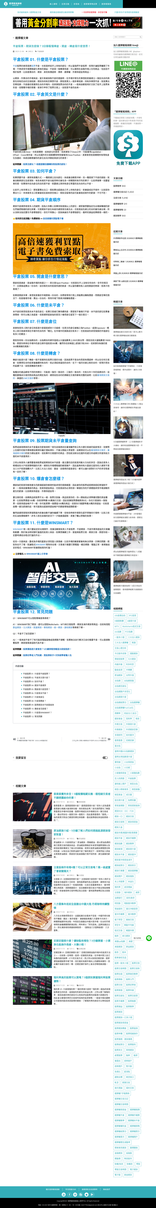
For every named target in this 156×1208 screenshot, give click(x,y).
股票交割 (136, 963)
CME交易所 (28, 378)
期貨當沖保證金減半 (123, 860)
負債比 (117, 1072)
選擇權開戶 (133, 1137)
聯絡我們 (106, 1189)
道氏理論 (118, 1088)
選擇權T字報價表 (122, 1093)
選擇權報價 (135, 1110)
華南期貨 (48, 627)
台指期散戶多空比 (122, 691)
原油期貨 (82, 839)
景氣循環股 (119, 805)
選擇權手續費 (134, 1115)
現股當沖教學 (130, 903)
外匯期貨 (118, 729)
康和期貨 (68, 627)
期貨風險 (130, 876)
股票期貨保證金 (121, 1023)
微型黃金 (118, 795)
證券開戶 (118, 1066)
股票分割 (118, 985)
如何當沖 (130, 735)
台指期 (117, 681)
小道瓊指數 (135, 773)
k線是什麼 (131, 621)
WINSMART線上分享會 (37, 554)
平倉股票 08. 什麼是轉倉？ (34, 701)
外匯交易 (118, 724)
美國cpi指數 (120, 941)
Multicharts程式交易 (131, 626)
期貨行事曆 (119, 871)
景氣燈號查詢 (134, 805)
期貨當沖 (132, 854)
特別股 (117, 903)
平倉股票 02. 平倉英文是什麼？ (36, 677)
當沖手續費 (119, 914)
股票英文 (118, 1050)
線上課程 (53, 4)
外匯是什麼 (131, 724)
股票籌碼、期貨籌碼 (123, 1039)
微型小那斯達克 (121, 789)
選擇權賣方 (119, 1137)
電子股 (117, 1175)
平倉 (15, 66)
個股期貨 (134, 653)
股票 (33, 66)
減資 (137, 892)
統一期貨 (58, 627)
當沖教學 (132, 914)
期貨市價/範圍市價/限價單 (126, 833)
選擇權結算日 (120, 1131)
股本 (124, 952)
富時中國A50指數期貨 (124, 751)
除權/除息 (119, 1164)
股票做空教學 (132, 974)
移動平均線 (129, 925)
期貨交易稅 (119, 822)
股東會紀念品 (120, 957)
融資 (135, 1055)
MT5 (117, 626)
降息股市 (128, 1158)
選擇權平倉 (119, 1115)
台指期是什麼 (120, 697)
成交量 (129, 795)
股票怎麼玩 (119, 996)
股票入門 (130, 979)
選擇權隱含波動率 (122, 1142)
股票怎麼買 (133, 996)
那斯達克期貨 (120, 1148)
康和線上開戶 (120, 784)
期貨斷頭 (118, 849)
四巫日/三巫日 (130, 713)
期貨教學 (117, 216)
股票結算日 (119, 1044)
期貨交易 (130, 816)
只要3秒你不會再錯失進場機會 (126, 12)
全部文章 (117, 198)
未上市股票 (119, 881)
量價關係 (134, 1148)
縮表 (117, 936)
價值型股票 (119, 659)
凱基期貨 (37, 627)
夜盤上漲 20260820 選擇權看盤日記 (128, 273)
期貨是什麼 (131, 849)
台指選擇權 (135, 702)
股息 (117, 952)
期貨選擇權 (133, 871)
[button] (77, 23)
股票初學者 (131, 985)
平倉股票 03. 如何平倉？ (33, 681)
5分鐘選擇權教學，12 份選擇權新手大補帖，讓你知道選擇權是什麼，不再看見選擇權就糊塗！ (128, 445)
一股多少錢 (119, 637)
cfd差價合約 (120, 615)
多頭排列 (118, 735)
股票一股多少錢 (121, 963)
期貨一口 (118, 816)
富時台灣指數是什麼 (123, 757)
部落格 (76, 4)
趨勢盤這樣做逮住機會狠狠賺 (62, 12)
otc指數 (118, 632)
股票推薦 (132, 1001)
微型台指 (134, 784)
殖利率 (81, 985)
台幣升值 (130, 675)
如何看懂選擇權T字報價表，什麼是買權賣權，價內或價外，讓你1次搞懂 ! (127, 370)
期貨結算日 (119, 865)
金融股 (129, 1153)
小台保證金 (129, 762)
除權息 (130, 1164)
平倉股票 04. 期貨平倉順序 (34, 685)
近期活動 (65, 4)
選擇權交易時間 (121, 1104)
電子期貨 (134, 1169)
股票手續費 (119, 1001)
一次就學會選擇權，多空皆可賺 (94, 12)
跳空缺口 (130, 1077)
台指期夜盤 (129, 681)
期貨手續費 (131, 838)
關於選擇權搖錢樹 (53, 1189)
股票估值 (118, 974)
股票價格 (118, 979)
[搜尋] (140, 37)
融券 (128, 1055)
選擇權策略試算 (90, 4)
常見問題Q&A (70, 1189)
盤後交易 (130, 920)
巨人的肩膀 (119, 778)
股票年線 (130, 990)
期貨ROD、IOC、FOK (124, 811)
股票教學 (117, 186)
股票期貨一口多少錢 (123, 1017)
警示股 (129, 1066)
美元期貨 (126, 936)
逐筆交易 (126, 1082)
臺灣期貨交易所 (98, 450)
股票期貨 (118, 1012)
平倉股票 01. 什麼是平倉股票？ (36, 674)
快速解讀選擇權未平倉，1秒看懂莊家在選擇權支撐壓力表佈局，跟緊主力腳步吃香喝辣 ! (128, 517)
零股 (138, 1164)
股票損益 (118, 1006)
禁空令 (117, 925)
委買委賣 (82, 802)
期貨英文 (132, 865)
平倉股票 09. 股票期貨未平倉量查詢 (38, 705)
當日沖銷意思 (132, 909)
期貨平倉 (118, 838)
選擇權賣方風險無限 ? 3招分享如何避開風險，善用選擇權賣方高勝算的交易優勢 (128, 589)
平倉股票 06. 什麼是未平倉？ (35, 693)
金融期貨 (118, 1153)
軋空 (117, 1082)
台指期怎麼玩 (120, 686)
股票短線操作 (132, 1034)
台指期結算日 (120, 702)
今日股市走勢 (120, 653)
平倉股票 (40, 51)
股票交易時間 (120, 968)
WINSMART (18, 529)
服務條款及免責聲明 (89, 1189)
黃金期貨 (128, 1175)
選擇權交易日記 (120, 192)
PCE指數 (129, 632)
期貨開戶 (118, 876)
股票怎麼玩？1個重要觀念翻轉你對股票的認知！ (45, 164)
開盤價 (117, 1158)
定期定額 (82, 949)
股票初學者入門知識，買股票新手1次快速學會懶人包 (47, 655)
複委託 (117, 1061)
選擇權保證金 (120, 1110)
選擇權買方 (135, 1131)
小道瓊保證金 (120, 773)
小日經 (127, 767)
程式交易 (118, 930)
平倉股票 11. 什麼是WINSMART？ (37, 712)
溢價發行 (118, 898)
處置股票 (118, 1055)
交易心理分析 (120, 648)
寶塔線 (117, 762)
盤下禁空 (118, 920)
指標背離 (132, 800)
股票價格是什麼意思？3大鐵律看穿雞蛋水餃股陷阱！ (47, 649)
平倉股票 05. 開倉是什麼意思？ (36, 689)
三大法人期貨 (134, 637)
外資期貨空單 (132, 729)
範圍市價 (130, 930)
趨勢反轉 (118, 1077)
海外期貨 (128, 892)
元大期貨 (27, 627)
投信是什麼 (119, 800)
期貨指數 (118, 843)
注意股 (81, 875)
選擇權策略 (118, 210)
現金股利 (118, 909)
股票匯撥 (118, 990)
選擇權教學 (118, 204)
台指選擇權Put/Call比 (124, 708)
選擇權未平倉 (134, 1120)
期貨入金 (118, 827)
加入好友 (137, 938)
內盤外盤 (118, 664)
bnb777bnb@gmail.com (89, 1205)
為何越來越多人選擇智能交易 (29, 12)
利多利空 (130, 664)
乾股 (134, 642)
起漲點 (127, 1072)
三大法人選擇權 (121, 642)
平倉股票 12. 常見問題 (32, 716)
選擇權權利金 (120, 1126)
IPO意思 (132, 615)
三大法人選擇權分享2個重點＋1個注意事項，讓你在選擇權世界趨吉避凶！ (128, 407)
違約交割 (130, 1088)
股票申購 (118, 1034)
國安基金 (118, 719)
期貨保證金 (133, 822)
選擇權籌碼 (106, 4)
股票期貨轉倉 (120, 1028)
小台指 (117, 767)
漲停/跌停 (130, 898)
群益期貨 (17, 627)
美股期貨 (118, 947)
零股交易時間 (120, 1169)
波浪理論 (128, 887)
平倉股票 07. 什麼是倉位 (33, 697)
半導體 (129, 670)
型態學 (129, 719)
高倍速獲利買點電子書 (53, 218)
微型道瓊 (136, 789)
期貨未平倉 (119, 854)
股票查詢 (134, 1028)
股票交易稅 (135, 968)
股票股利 (132, 1044)
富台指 (117, 746)
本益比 (131, 881)
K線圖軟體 (119, 621)
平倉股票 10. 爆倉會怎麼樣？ (35, 709)
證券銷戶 (128, 1061)
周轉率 (117, 713)
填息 (137, 719)
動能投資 (118, 670)
